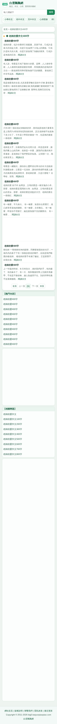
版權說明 (18, 711)
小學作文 (9, 19)
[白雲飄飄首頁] (5, 4)
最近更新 (48, 711)
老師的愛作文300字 (12, 429)
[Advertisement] (28, 108)
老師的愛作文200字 (12, 424)
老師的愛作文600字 (12, 444)
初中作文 (20, 19)
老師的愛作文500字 (12, 439)
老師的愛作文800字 (12, 454)
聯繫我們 (28, 711)
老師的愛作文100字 (12, 419)
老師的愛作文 (9, 414)
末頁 (42, 286)
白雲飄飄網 (16, 3)
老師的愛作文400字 (19, 29)
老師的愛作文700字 (12, 449)
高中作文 (32, 19)
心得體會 (44, 19)
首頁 (6, 29)
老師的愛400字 (11, 41)
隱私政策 (38, 711)
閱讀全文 (22, 55)
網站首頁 (9, 711)
